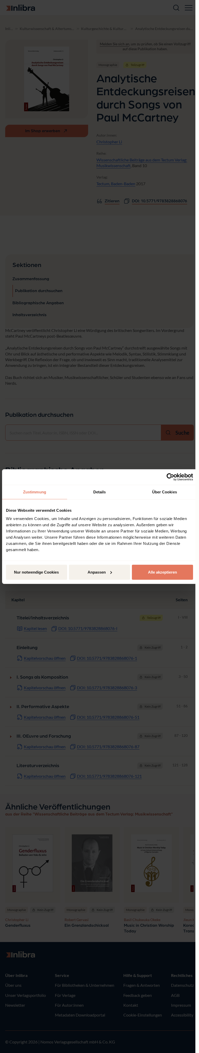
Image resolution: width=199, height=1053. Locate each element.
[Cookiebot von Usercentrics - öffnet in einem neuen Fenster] (170, 477)
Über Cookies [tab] (164, 492)
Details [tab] (99, 492)
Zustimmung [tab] (34, 492)
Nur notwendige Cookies (36, 572)
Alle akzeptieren (162, 572)
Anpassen (97, 572)
